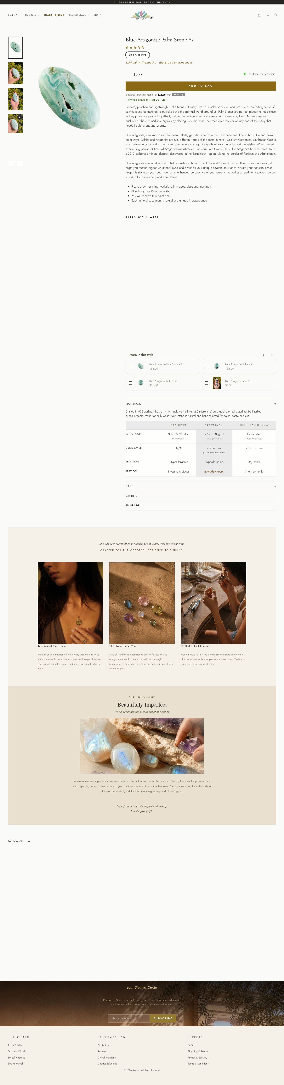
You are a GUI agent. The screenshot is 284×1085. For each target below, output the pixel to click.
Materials (133, 404)
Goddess (31, 14)
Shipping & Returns (198, 1051)
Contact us (103, 1045)
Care (129, 486)
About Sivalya (15, 1045)
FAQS (191, 1045)
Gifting (132, 496)
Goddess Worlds (17, 1051)
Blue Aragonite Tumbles (238, 381)
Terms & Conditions (198, 1063)
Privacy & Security (197, 1057)
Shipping (133, 505)
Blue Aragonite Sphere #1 (239, 364)
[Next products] (272, 355)
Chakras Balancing (107, 1063)
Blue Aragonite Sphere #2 (163, 381)
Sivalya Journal (15, 1063)
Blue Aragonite (137, 55)
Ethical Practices (16, 1057)
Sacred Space (78, 14)
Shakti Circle (54, 14)
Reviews (102, 1051)
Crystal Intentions (107, 1057)
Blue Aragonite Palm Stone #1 (165, 364)
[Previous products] (263, 355)
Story (98, 14)
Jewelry (13, 14)
